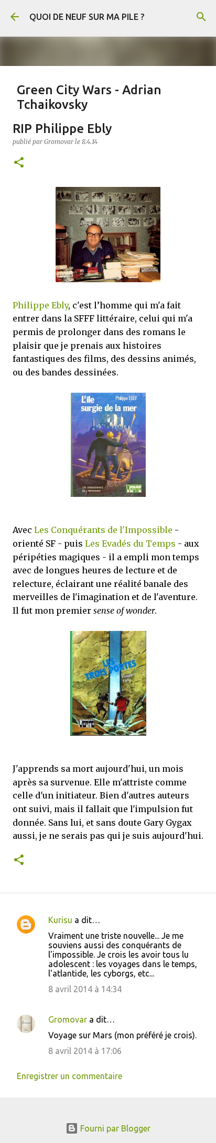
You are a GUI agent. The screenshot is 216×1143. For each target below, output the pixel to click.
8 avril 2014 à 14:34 (85, 989)
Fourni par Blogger (114, 1128)
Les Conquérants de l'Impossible (103, 530)
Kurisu (60, 920)
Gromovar (67, 1019)
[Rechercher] (201, 16)
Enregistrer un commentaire (69, 1076)
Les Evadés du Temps (130, 543)
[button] (19, 163)
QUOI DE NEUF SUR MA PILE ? (86, 16)
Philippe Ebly (40, 305)
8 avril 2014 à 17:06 (85, 1051)
